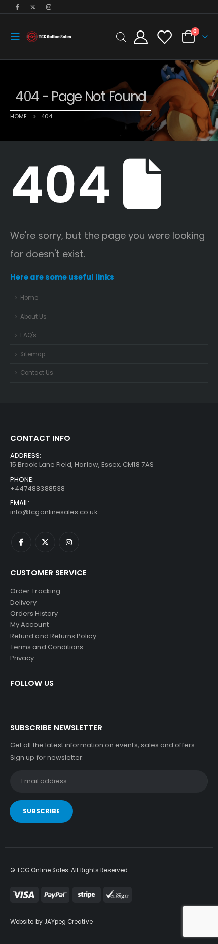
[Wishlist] (164, 37)
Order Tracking (35, 591)
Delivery (23, 602)
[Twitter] (33, 6)
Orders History (34, 613)
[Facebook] (17, 6)
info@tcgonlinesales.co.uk (54, 512)
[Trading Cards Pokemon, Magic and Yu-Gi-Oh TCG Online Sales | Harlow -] (49, 36)
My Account (29, 625)
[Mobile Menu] (18, 36)
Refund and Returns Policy (53, 636)
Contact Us (36, 373)
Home (29, 298)
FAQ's (28, 335)
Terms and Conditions (46, 647)
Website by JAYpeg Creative (51, 922)
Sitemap (32, 354)
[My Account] (141, 37)
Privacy (22, 658)
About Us (33, 316)
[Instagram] (49, 6)
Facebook (21, 542)
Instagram (69, 542)
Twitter (45, 542)
